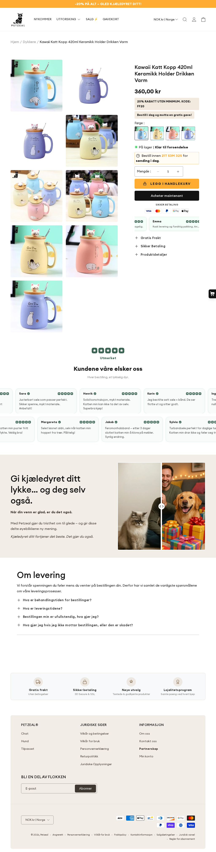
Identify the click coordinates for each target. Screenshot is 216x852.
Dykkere (29, 42)
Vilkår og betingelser (94, 733)
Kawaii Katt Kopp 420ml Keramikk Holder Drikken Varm (84, 42)
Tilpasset (27, 749)
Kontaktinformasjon (142, 834)
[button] (184, 19)
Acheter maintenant (167, 196)
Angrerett (58, 834)
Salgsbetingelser (166, 834)
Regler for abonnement (182, 838)
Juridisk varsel (187, 834)
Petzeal (44, 834)
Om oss (144, 733)
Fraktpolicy (120, 834)
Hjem (15, 42)
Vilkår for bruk (90, 741)
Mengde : (144, 171)
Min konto (146, 756)
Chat (24, 733)
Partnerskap (148, 749)
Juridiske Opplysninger (96, 764)
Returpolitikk (89, 756)
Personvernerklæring (94, 749)
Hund (25, 741)
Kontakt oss (148, 741)
